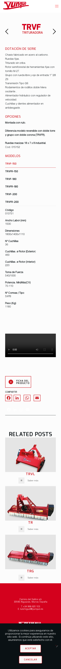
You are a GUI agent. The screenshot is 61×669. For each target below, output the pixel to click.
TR (30, 522)
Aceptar (30, 648)
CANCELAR (30, 659)
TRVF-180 (10, 179)
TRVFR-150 (11, 171)
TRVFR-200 (12, 201)
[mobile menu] (56, 6)
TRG (30, 571)
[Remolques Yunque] (28, 6)
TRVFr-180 (11, 186)
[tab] (30, 164)
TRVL (30, 474)
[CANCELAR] (57, 646)
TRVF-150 (10, 163)
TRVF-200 (11, 194)
